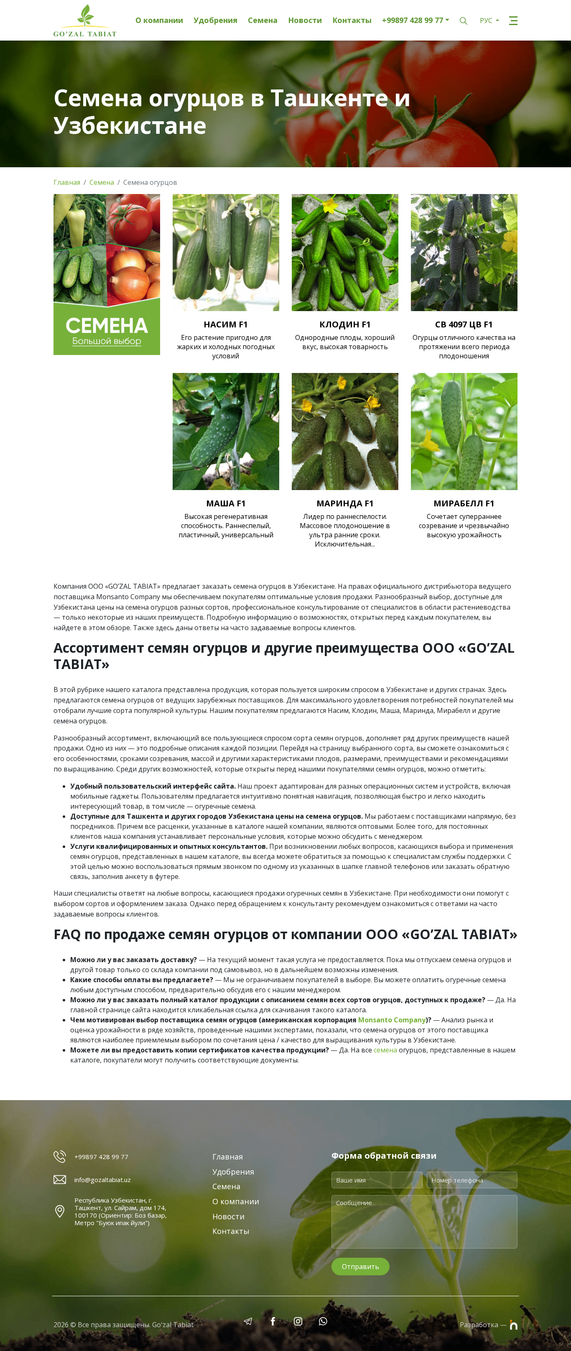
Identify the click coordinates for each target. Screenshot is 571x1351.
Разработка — (484, 1324)
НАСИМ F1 (226, 324)
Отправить (360, 1266)
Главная (67, 182)
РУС (487, 20)
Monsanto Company (392, 1019)
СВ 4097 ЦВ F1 (464, 324)
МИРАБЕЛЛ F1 (464, 503)
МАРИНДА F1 (345, 503)
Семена (263, 20)
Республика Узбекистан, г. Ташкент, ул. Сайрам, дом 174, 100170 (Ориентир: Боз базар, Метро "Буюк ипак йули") (120, 1211)
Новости (305, 20)
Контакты (352, 20)
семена (385, 1050)
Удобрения (215, 20)
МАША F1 (226, 503)
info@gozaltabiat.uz (102, 1179)
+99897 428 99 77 (412, 20)
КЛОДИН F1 (345, 324)
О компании (159, 20)
